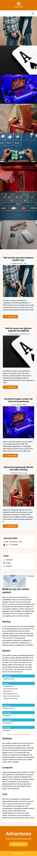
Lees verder (11, 316)
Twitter (8, 563)
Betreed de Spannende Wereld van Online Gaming (18, 118)
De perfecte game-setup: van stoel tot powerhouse (18, 89)
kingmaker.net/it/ (8, 686)
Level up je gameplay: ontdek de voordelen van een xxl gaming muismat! (18, 235)
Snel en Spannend (18, 147)
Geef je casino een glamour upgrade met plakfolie (18, 60)
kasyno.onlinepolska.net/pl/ (11, 696)
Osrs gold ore (7, 723)
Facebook (9, 560)
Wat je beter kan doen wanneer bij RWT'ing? (18, 31)
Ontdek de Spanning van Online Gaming (18, 206)
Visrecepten (7, 730)
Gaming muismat (8, 708)
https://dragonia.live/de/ (10, 689)
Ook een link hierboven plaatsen (18, 734)
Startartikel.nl (7, 715)
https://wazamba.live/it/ (10, 693)
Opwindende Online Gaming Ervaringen (18, 176)
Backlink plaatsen (18, 844)
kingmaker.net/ (7, 691)
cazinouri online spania (10, 698)
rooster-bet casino (8, 679)
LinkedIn (9, 566)
